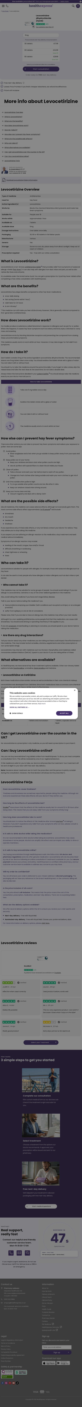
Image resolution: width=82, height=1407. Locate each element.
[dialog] (41, 703)
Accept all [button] (64, 713)
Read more (42, 704)
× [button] (74, 690)
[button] (41, 707)
